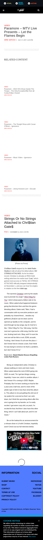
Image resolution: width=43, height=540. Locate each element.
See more (32, 536)
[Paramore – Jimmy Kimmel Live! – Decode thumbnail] (21, 173)
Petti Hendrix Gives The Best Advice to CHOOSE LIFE (18, 487)
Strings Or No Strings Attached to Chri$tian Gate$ (20, 223)
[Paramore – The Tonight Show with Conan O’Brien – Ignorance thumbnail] (21, 108)
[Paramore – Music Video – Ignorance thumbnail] (21, 142)
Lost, (31, 278)
